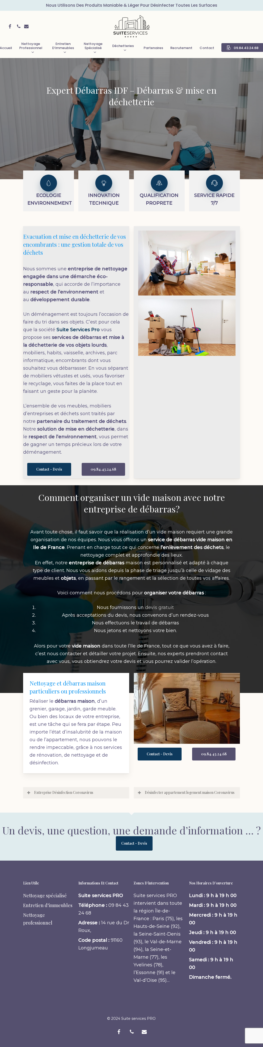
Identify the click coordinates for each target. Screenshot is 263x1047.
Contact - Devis (134, 843)
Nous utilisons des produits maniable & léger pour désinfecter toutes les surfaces (131, 5)
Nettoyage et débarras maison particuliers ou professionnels (68, 687)
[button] (49, 469)
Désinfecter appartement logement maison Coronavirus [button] (189, 792)
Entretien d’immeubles (47, 905)
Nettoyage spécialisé (45, 895)
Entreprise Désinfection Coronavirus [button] (63, 792)
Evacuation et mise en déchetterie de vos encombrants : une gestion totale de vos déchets (74, 244)
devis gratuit (159, 607)
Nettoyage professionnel (37, 919)
